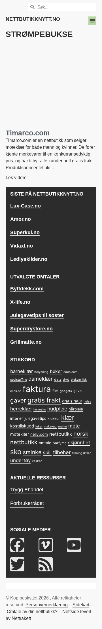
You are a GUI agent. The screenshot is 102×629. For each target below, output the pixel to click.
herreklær (21, 409)
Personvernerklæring (47, 604)
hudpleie (57, 409)
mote (74, 426)
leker (38, 426)
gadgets (66, 391)
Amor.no (20, 219)
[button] (92, 20)
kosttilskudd (22, 426)
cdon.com (70, 372)
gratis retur (72, 401)
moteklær (19, 434)
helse (87, 401)
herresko (39, 409)
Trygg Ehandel (26, 489)
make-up (50, 426)
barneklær (21, 371)
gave (77, 391)
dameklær (40, 379)
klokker (54, 418)
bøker (56, 371)
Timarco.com (28, 133)
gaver (18, 400)
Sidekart (81, 604)
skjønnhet (79, 442)
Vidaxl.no (21, 246)
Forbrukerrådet (27, 503)
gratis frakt (44, 400)
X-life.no (20, 302)
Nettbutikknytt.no (33, 19)
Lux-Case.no (25, 206)
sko (16, 451)
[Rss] (46, 564)
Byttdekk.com (27, 289)
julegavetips (35, 418)
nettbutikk (60, 434)
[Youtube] (74, 545)
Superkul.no (25, 232)
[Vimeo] (46, 545)
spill (47, 452)
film (55, 391)
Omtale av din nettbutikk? (32, 611)
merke (62, 426)
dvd (66, 379)
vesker (37, 461)
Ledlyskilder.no (28, 259)
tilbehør (62, 452)
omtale (45, 443)
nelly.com (39, 434)
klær (67, 417)
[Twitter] (17, 564)
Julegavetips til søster (37, 315)
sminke (32, 452)
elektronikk (79, 379)
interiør (16, 418)
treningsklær (81, 453)
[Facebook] (17, 545)
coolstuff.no (18, 379)
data (57, 379)
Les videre (16, 177)
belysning (41, 372)
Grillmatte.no (26, 342)
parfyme (60, 443)
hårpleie (76, 409)
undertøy (20, 460)
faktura (37, 389)
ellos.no (15, 391)
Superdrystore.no (31, 329)
